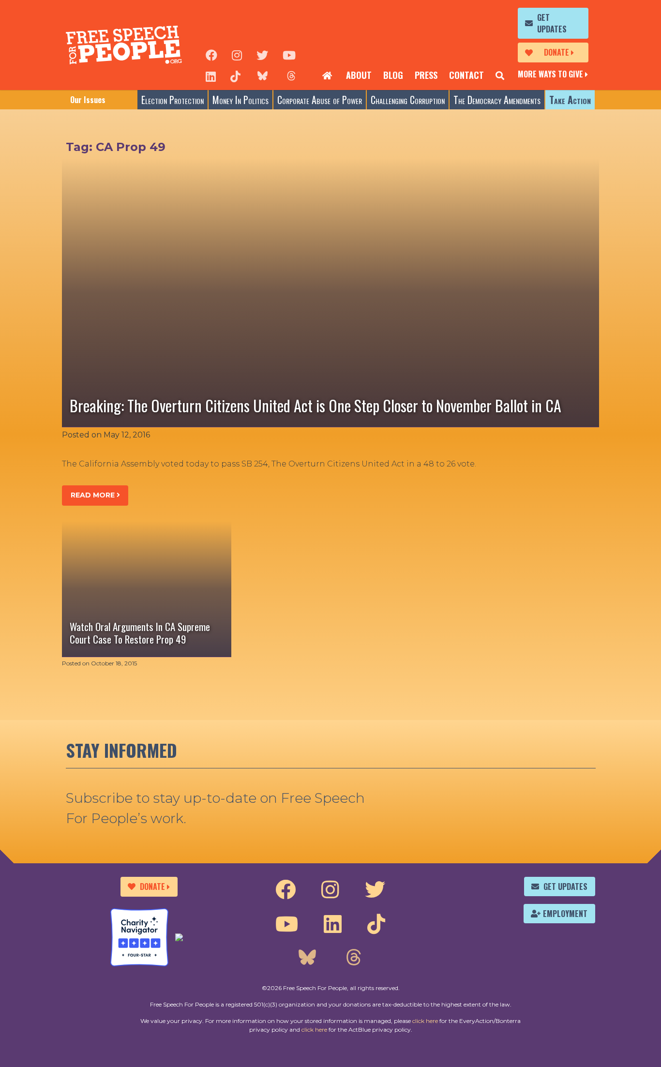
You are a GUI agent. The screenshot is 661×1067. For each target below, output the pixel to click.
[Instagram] (237, 54)
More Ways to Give (550, 74)
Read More (94, 495)
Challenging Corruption (408, 99)
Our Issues (87, 99)
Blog (393, 75)
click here (425, 1020)
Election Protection (172, 99)
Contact (466, 75)
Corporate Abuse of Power (319, 99)
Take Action (570, 99)
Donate (556, 52)
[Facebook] (211, 54)
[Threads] (291, 75)
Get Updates (552, 23)
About (359, 75)
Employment (565, 913)
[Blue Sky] (262, 75)
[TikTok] (235, 75)
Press (426, 75)
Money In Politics (240, 99)
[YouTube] (289, 54)
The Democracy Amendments (497, 99)
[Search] (500, 75)
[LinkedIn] (211, 75)
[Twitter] (262, 54)
